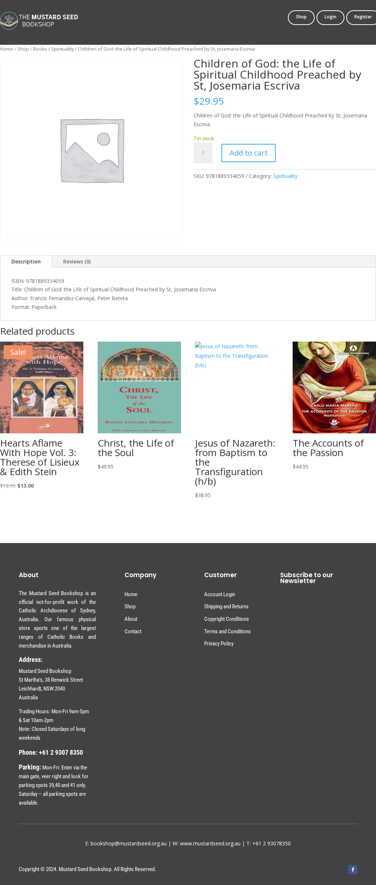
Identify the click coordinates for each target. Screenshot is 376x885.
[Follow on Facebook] (352, 869)
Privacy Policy (219, 643)
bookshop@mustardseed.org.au (129, 843)
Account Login (219, 594)
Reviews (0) (77, 261)
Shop (301, 17)
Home (6, 48)
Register (363, 17)
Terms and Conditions (227, 631)
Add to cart (248, 153)
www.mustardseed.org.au (210, 843)
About (130, 619)
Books (40, 48)
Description (26, 261)
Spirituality (62, 48)
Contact (132, 631)
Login (330, 17)
